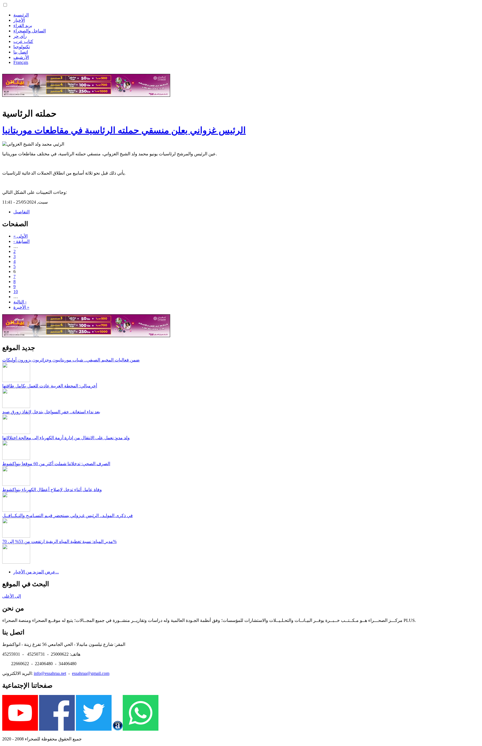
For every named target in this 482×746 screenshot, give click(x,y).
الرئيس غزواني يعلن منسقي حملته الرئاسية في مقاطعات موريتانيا (124, 130)
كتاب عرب (23, 41)
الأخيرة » (21, 307)
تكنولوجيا (21, 46)
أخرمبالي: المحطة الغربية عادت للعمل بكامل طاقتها (49, 385)
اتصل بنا (20, 52)
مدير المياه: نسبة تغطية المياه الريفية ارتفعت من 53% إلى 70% (59, 541)
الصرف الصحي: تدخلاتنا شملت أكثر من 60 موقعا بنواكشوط (56, 463)
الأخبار (19, 20)
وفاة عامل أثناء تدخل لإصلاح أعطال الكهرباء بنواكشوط (52, 489)
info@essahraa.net (50, 673)
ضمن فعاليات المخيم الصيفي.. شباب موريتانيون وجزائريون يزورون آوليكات (71, 360)
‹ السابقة (21, 241)
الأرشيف (21, 57)
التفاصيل (21, 211)
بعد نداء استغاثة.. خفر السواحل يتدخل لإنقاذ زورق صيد (51, 411)
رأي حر (20, 36)
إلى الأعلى (11, 596)
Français (20, 62)
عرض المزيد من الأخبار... (36, 571)
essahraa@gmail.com (90, 673)
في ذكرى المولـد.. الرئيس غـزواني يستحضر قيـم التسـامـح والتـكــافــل (67, 515)
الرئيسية (21, 15)
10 (15, 291)
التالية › (19, 302)
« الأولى (20, 236)
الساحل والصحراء (29, 30)
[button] (5, 5)
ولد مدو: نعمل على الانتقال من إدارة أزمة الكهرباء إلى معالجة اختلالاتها (66, 437)
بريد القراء (22, 25)
